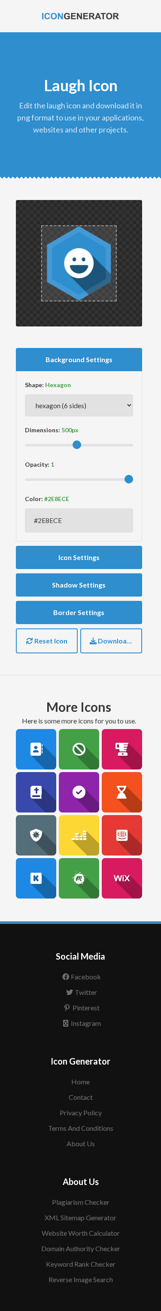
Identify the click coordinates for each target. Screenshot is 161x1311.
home (80, 1081)
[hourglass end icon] (122, 792)
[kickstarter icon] (36, 878)
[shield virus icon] (36, 835)
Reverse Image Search (81, 1279)
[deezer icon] (79, 835)
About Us (81, 1143)
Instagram (86, 1023)
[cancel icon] (79, 749)
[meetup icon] (79, 878)
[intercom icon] (122, 835)
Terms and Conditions (80, 1128)
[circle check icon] (79, 792)
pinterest (86, 1007)
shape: (34, 384)
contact (81, 1097)
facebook (86, 976)
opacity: (37, 464)
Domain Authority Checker (80, 1248)
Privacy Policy (81, 1112)
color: (34, 498)
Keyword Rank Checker (80, 1264)
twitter (86, 992)
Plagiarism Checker (80, 1202)
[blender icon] (122, 749)
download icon (119, 641)
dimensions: (42, 430)
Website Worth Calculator (81, 1233)
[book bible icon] (36, 792)
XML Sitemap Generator (80, 1217)
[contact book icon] (36, 749)
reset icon (50, 641)
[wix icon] (122, 878)
